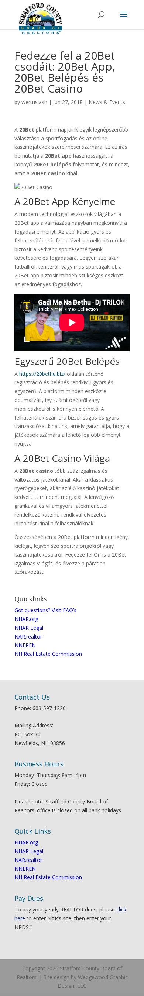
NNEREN (25, 644)
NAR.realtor (28, 636)
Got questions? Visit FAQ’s (45, 610)
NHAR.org (26, 618)
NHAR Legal (28, 627)
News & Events (107, 101)
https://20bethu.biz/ (42, 373)
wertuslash (34, 101)
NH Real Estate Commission (48, 653)
